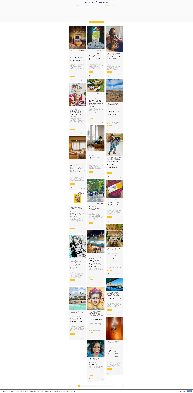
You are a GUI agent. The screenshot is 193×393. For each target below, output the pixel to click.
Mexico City (90, 315)
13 (103, 385)
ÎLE (119, 250)
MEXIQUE (115, 295)
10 (97, 385)
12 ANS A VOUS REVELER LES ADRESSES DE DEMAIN (114, 58)
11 (99, 385)
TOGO (101, 97)
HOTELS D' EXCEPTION (117, 105)
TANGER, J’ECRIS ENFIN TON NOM (76, 115)
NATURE (80, 52)
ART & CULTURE (96, 94)
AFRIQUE (98, 50)
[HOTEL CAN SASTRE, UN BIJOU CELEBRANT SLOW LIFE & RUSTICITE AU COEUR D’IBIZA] (114, 235)
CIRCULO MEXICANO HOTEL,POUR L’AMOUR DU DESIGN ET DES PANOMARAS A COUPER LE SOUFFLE (76, 320)
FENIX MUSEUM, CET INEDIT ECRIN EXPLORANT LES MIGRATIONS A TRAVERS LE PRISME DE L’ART (114, 164)
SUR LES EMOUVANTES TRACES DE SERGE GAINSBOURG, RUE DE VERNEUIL (76, 266)
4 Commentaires (118, 54)
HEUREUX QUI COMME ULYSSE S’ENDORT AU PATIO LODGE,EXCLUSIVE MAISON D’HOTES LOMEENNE (96, 103)
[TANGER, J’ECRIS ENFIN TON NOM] (77, 94)
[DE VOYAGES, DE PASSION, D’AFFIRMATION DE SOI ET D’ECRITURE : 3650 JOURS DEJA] (77, 198)
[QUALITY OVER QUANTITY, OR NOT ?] (95, 348)
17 (111, 385)
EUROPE (75, 51)
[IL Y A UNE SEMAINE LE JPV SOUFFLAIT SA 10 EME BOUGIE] (114, 189)
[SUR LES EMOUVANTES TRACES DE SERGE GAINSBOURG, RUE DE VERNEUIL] (77, 246)
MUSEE (77, 52)
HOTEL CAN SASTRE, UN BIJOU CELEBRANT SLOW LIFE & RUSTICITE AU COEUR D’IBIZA (114, 256)
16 (109, 385)
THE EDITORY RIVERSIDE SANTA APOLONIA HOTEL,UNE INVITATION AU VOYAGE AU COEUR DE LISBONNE (95, 263)
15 (107, 385)
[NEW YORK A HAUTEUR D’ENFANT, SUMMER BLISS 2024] (95, 190)
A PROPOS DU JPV (81, 207)
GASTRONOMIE (114, 104)
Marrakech (111, 106)
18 (113, 385)
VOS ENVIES (118, 106)
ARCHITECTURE (80, 50)
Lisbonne (90, 257)
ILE (120, 250)
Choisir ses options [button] (183, 391)
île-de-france (72, 261)
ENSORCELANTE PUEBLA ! (114, 299)
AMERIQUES (98, 203)
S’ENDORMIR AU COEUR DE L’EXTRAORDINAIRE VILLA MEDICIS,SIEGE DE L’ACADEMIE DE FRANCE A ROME (77, 59)
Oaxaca (112, 346)
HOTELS (78, 51)
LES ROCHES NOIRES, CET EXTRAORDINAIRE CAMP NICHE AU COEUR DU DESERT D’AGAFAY (114, 112)
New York (92, 204)
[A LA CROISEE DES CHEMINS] (95, 138)
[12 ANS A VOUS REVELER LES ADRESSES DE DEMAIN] (114, 39)
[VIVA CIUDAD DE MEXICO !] (95, 298)
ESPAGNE (108, 249)
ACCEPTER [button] (189, 391)
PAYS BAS (118, 158)
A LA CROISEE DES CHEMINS (94, 157)
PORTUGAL (94, 257)
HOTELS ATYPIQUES (110, 105)
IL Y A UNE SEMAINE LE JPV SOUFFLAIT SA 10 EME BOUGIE (114, 204)
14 (105, 385)
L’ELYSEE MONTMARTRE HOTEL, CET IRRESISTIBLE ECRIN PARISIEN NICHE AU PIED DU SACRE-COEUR (77, 169)
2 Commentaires (118, 296)
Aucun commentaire (73, 54)
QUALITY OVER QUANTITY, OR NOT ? (94, 363)
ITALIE (75, 52)
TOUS (101, 50)
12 (101, 385)
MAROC (108, 106)
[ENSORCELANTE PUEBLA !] (114, 284)
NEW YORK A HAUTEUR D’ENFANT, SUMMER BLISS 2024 (95, 208)
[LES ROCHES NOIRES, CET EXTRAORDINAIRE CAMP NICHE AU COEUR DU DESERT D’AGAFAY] (114, 90)
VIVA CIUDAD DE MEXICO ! (96, 320)
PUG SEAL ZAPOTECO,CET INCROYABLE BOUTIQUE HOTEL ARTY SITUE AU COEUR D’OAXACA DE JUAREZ (114, 354)
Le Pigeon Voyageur (73, 50)
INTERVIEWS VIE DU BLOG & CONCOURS (76, 208)
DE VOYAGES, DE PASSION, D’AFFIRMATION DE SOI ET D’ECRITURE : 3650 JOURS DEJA (77, 214)
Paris (73, 164)
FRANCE (82, 260)
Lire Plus (72, 76)
